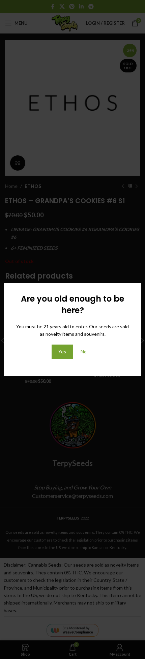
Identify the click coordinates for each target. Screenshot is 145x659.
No (84, 351)
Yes (62, 351)
